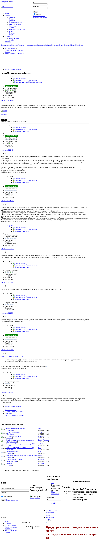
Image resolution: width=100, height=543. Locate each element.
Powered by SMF (51, 510)
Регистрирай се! (35, 498)
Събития (48, 45)
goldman (41, 463)
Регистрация (4, 2)
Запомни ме (7, 496)
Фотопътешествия (30, 45)
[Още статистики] (55, 493)
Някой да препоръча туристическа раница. (20, 440)
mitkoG (40, 444)
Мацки (72, 45)
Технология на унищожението (16, 428)
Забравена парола (39, 16)
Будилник (10, 430)
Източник (4, 114)
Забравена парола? (12, 500)
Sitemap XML (50, 517)
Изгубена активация (40, 18)
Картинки (14, 45)
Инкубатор (79, 45)
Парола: (3, 492)
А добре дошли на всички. (15, 459)
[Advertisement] (45, 60)
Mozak (40, 455)
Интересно (55, 45)
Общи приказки (12, 442)
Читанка (21, 45)
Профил (23, 78)
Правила (8, 523)
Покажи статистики (35, 82)
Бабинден (9, 463)
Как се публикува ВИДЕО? (11, 531)
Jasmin (40, 432)
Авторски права (10, 525)
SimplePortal (50, 512)
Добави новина (6, 45)
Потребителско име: (7, 488)
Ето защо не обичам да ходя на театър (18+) (20, 444)
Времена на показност (13, 436)
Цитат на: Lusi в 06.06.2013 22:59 (12, 356)
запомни (38, 14)
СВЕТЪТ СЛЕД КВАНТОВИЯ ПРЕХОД (20, 448)
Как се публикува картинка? (11, 528)
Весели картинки (12, 452)
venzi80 (53, 503)
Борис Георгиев (43, 440)
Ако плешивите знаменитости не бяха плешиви (22, 455)
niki (39, 452)
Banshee (41, 459)
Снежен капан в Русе (13, 432)
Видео (61, 45)
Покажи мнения (31, 80)
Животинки (41, 45)
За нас (7, 522)
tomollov (41, 436)
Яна (39, 428)
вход (11, 2)
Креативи (67, 45)
